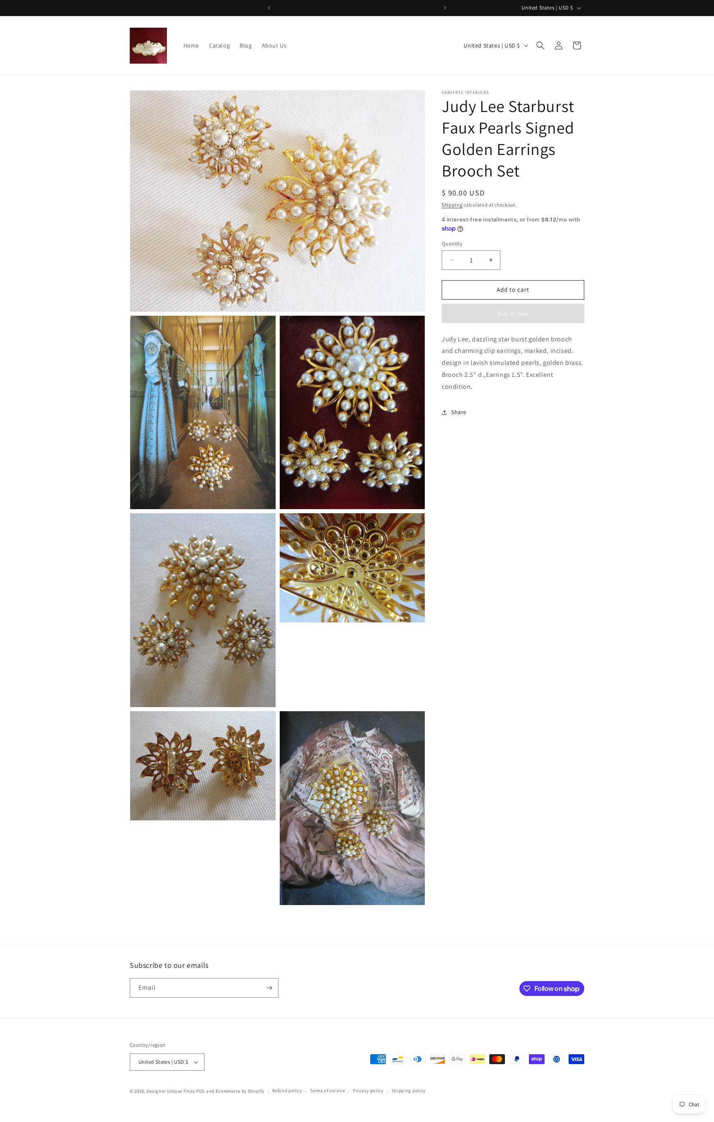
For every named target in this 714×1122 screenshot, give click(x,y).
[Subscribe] (269, 988)
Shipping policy (409, 1091)
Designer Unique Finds (171, 1091)
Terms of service (327, 1091)
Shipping (452, 205)
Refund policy (287, 1091)
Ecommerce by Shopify (240, 1091)
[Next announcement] (445, 8)
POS (200, 1091)
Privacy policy (368, 1091)
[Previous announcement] (269, 8)
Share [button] (458, 412)
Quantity (452, 243)
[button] (540, 45)
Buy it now (513, 313)
